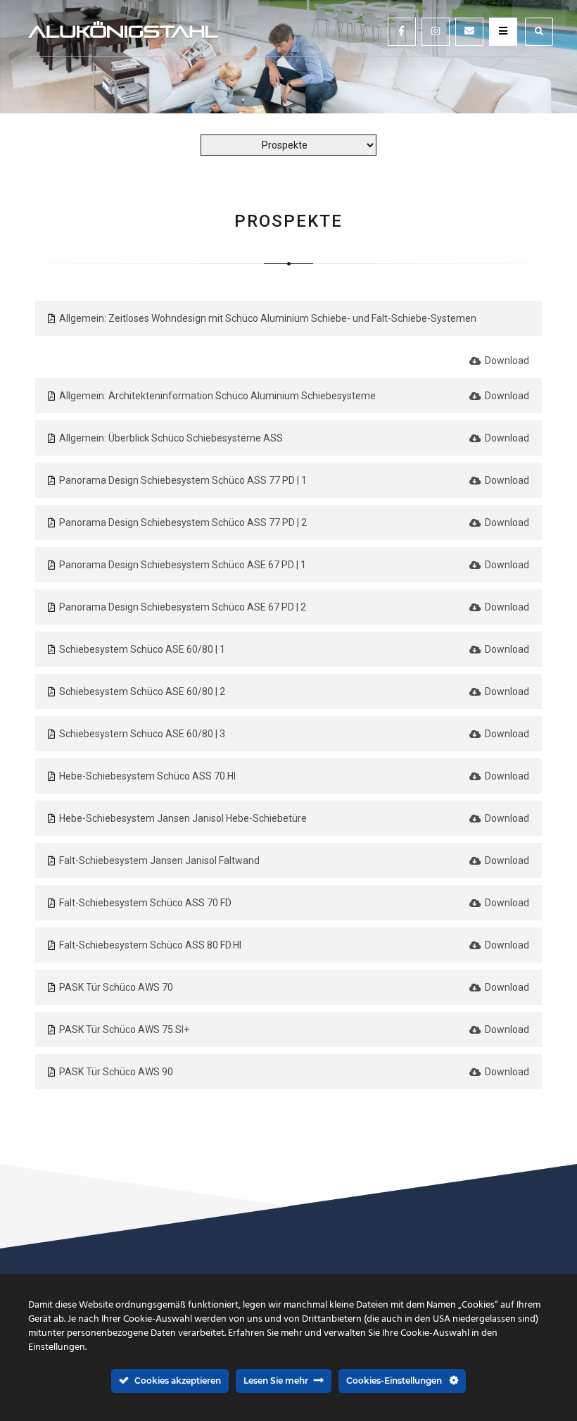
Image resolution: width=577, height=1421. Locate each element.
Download (506, 360)
